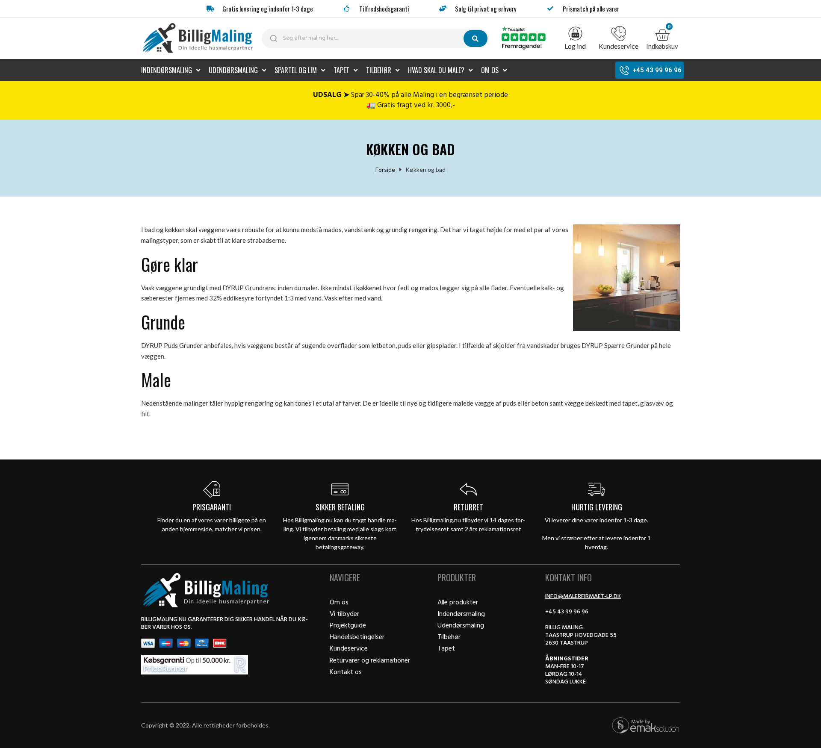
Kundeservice (618, 46)
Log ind (575, 46)
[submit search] (475, 38)
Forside (385, 169)
